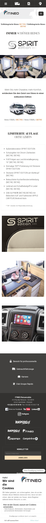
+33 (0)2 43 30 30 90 (14, 405)
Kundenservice (23, 473)
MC (22, 24)
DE (41, 14)
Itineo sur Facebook (15, 409)
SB (23, 26)
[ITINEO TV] (26, 408)
